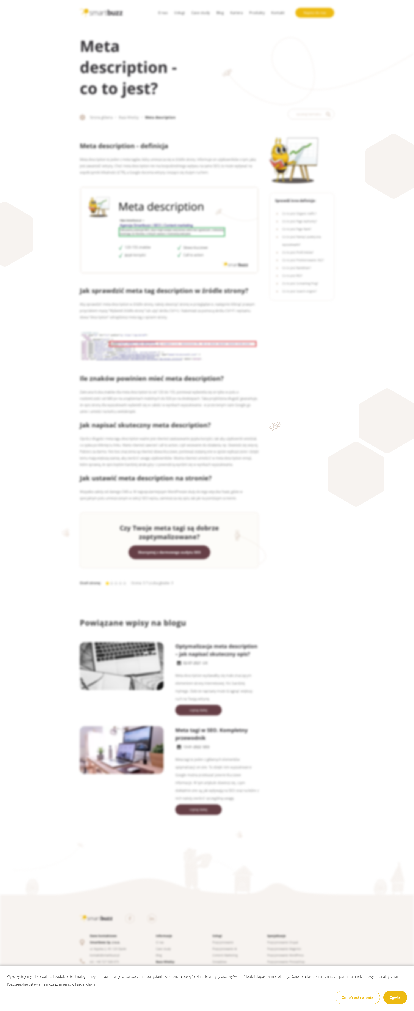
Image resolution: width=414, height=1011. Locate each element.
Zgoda (395, 997)
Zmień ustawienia (357, 997)
